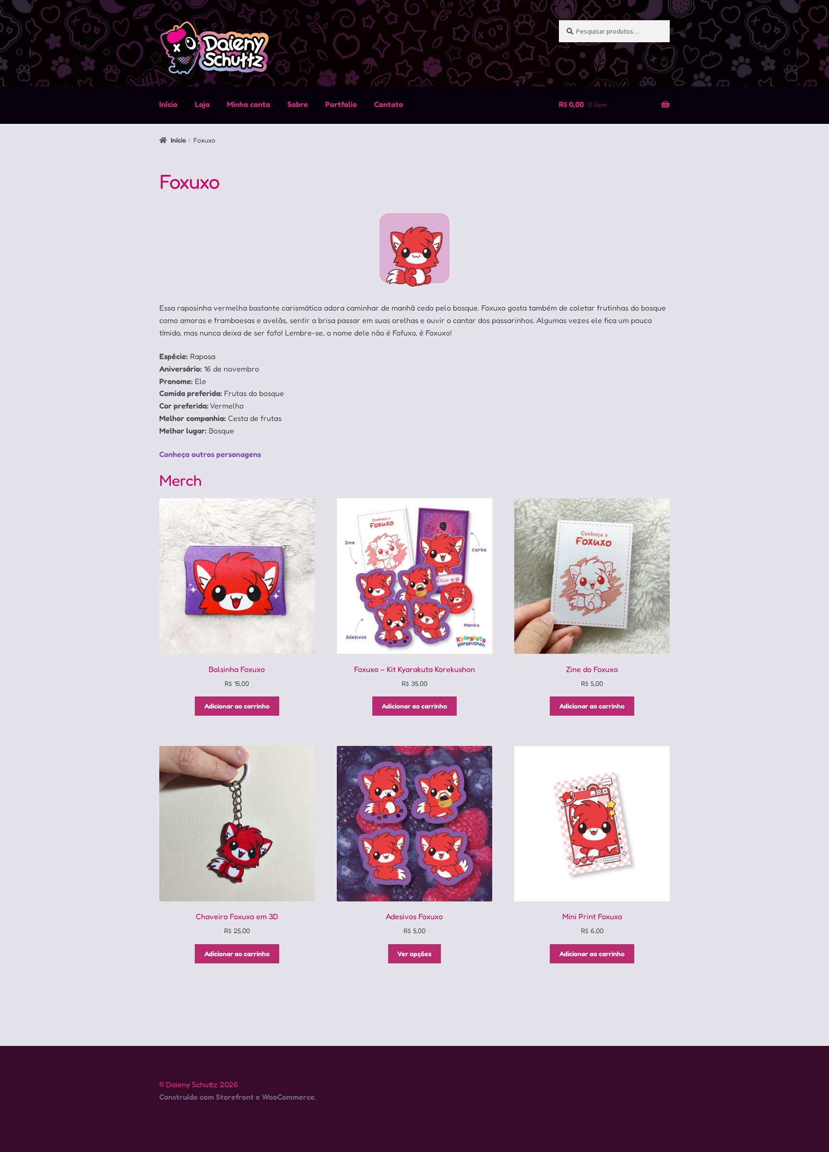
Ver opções (414, 953)
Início (168, 104)
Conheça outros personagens (210, 454)
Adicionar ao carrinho (237, 706)
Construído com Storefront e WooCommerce (237, 1097)
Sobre (297, 104)
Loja (202, 104)
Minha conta (248, 104)
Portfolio (341, 104)
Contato (388, 104)
